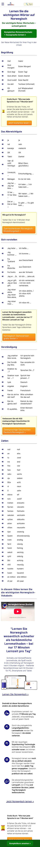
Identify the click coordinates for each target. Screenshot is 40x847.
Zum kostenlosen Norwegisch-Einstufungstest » (18, 229)
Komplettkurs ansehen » (20, 843)
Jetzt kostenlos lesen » (19, 123)
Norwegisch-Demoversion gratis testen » (16, 337)
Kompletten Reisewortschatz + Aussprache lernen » (18, 33)
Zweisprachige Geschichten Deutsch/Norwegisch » (17, 431)
